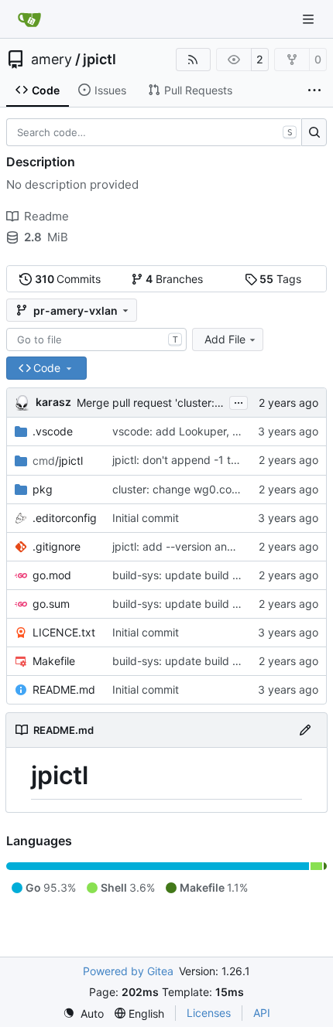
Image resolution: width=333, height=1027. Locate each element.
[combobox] (96, 339)
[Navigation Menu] (309, 19)
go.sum (51, 603)
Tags (280, 278)
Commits (68, 278)
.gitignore (57, 546)
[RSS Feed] (193, 59)
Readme (46, 216)
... (238, 401)
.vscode (53, 431)
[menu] (83, 1013)
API (261, 1012)
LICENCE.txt (64, 632)
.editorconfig (65, 517)
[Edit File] (305, 730)
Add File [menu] (224, 339)
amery (51, 59)
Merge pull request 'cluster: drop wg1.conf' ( (188, 402)
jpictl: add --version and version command (219, 546)
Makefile (54, 660)
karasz (53, 401)
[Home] (29, 19)
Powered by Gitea (128, 971)
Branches (174, 278)
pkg (43, 489)
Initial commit (145, 517)
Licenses (209, 1012)
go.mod (52, 575)
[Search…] (314, 132)
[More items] (314, 90)
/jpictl (58, 460)
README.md (64, 689)
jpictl (99, 59)
